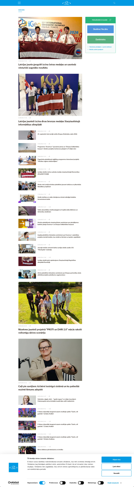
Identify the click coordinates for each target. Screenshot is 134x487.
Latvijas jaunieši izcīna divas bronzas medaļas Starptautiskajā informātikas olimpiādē (49, 123)
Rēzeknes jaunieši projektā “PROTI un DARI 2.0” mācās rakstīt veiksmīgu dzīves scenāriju (50, 331)
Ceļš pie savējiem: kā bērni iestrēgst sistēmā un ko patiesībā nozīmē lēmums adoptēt (48, 388)
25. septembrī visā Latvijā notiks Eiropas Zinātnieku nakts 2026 (57, 134)
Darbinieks (101, 40)
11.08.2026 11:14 (42, 232)
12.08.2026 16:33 (42, 207)
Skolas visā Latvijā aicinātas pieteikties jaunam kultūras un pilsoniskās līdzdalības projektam (59, 185)
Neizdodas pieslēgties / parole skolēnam (100, 47)
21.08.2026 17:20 (22, 117)
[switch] (63, 482)
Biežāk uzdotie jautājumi (96, 49)
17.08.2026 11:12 (42, 181)
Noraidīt (116, 473)
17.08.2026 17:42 (42, 169)
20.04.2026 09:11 (42, 408)
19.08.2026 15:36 (42, 143)
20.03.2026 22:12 (42, 421)
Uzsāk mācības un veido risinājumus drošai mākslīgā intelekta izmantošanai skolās (57, 198)
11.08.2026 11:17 (42, 219)
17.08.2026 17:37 (42, 194)
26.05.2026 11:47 (42, 396)
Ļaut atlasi (116, 466)
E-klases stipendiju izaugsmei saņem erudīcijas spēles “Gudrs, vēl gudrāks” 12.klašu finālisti (58, 413)
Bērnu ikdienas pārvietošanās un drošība (50, 449)
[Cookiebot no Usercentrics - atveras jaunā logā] (13, 482)
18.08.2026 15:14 (42, 156)
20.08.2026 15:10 (42, 131)
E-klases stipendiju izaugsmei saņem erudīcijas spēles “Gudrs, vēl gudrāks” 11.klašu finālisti (58, 425)
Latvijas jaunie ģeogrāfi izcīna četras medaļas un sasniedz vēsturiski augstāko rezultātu (47, 66)
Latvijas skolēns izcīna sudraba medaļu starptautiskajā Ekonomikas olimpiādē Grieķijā (58, 173)
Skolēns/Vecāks (100, 29)
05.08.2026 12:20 (42, 270)
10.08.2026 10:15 (22, 326)
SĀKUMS (21, 10)
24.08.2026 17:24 (22, 61)
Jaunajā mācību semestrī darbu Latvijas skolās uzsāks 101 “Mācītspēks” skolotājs (56, 249)
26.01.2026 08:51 (42, 446)
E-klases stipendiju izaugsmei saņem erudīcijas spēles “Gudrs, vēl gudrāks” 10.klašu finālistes (58, 438)
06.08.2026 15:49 (42, 244)
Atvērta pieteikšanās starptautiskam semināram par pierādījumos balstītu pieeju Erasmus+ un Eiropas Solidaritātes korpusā (58, 223)
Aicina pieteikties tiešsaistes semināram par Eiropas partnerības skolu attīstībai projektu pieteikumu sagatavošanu (59, 274)
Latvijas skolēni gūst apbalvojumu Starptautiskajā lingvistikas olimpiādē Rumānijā (57, 261)
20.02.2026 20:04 (42, 434)
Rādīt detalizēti (113, 483)
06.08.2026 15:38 (42, 257)
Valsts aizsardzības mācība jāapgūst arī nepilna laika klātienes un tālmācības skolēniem (58, 211)
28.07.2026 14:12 (22, 382)
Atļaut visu (116, 459)
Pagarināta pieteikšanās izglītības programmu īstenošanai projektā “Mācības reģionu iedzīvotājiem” (58, 160)
